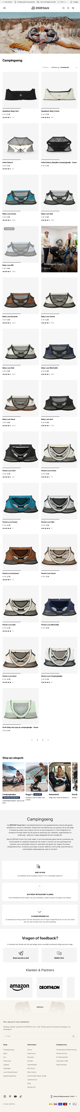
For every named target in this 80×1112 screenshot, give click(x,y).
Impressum (31, 1053)
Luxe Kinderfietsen (10, 1072)
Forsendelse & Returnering (66, 1050)
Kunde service (61, 1053)
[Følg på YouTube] (15, 1096)
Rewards (30, 1057)
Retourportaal (61, 1065)
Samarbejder (32, 1065)
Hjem (5, 1053)
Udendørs (7, 1068)
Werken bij (31, 1087)
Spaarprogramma (9, 1076)
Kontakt (30, 1061)
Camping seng (8, 1050)
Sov (4, 1057)
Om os (29, 1050)
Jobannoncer (32, 1080)
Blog (29, 1083)
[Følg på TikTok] (20, 1096)
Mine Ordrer (31, 1072)
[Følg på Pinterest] (10, 1096)
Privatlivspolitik (62, 1057)
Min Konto (31, 1068)
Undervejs (7, 1061)
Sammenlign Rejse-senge (36, 1076)
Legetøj (6, 1065)
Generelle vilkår (62, 1061)
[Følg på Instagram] (4, 1096)
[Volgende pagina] (48, 740)
